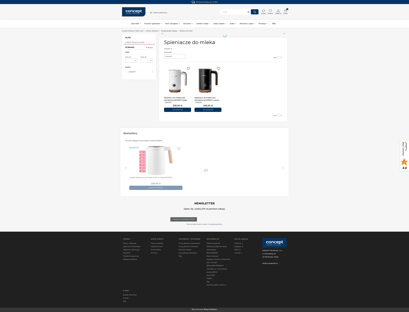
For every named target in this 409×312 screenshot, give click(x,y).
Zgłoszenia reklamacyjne (131, 249)
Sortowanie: (168, 52)
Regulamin (126, 253)
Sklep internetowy (204, 309)
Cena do (143, 57)
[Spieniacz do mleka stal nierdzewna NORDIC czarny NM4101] (208, 81)
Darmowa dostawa (185, 249)
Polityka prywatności (213, 243)
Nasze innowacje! (212, 256)
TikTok (236, 249)
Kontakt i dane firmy (130, 295)
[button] (255, 11)
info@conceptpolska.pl (160, 12)
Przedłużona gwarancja (131, 256)
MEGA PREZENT (212, 253)
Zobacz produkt (155, 188)
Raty (180, 256)
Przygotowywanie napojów (169, 31)
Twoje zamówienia (157, 243)
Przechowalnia (156, 249)
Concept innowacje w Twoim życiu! (132, 31)
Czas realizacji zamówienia (188, 253)
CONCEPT (132, 72)
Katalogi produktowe (130, 259)
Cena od (128, 57)
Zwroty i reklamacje (129, 243)
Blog (208, 281)
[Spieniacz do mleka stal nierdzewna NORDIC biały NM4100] (177, 81)
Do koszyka (177, 110)
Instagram (238, 246)
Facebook (237, 243)
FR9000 (209, 278)
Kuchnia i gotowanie (152, 31)
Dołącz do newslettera (184, 219)
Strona (275, 57)
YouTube (237, 253)
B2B (124, 301)
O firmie (125, 298)
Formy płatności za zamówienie (189, 243)
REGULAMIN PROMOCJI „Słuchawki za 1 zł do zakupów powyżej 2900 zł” (217, 269)
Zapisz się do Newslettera (131, 246)
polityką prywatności (217, 224)
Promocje (154, 253)
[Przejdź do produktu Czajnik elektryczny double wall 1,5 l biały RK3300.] (155, 161)
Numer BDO (211, 275)
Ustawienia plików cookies (215, 285)
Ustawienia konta (156, 246)
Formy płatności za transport (188, 246)
